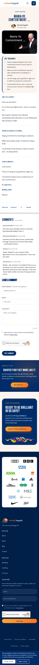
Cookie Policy (14, 646)
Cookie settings (25, 646)
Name (4, 298)
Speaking (5, 562)
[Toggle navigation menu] (34, 3)
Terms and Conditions (20, 639)
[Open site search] (27, 3)
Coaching (5, 568)
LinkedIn (28, 207)
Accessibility (32, 639)
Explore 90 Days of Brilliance (18, 429)
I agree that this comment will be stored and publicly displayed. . (18, 334)
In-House (5, 573)
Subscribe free (19, 385)
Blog (3, 546)
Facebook (14, 207)
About (4, 536)
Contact (4, 551)
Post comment (9, 353)
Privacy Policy (14, 335)
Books (4, 541)
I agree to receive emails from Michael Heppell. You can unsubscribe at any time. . (18, 607)
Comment (6, 309)
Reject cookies (23, 661)
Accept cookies (8, 661)
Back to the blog (19, 11)
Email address (14, 286)
